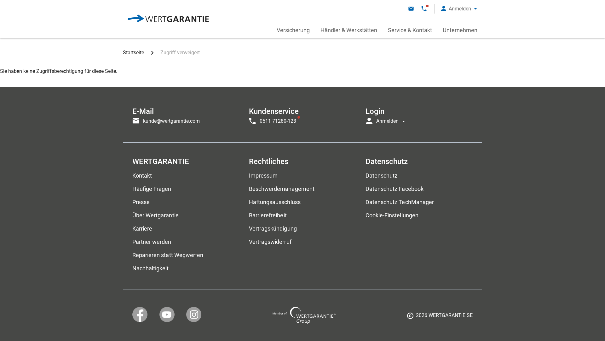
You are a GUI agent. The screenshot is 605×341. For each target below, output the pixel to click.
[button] (459, 9)
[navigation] (302, 114)
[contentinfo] (440, 318)
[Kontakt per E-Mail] (411, 8)
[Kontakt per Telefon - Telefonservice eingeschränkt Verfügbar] (424, 8)
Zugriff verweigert (180, 53)
